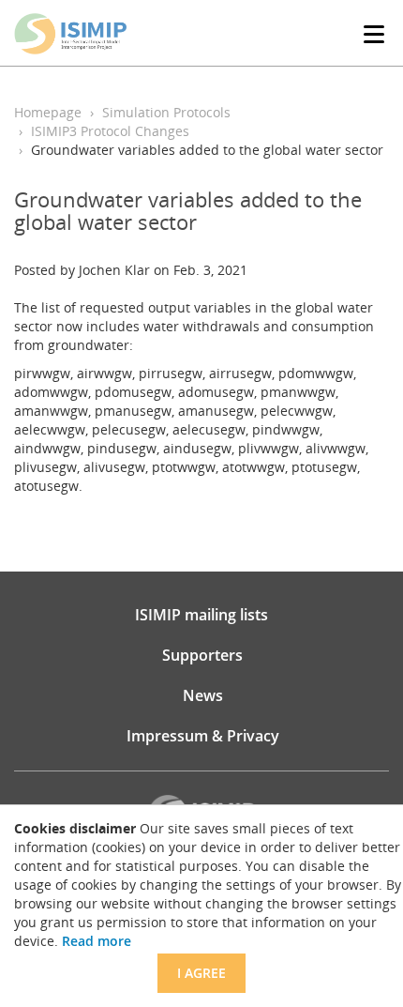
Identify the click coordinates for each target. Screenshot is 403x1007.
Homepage (48, 112)
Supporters (202, 655)
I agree (201, 973)
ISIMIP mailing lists (201, 614)
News (203, 695)
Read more (96, 941)
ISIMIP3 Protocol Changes (110, 131)
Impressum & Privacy (203, 735)
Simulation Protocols (166, 112)
